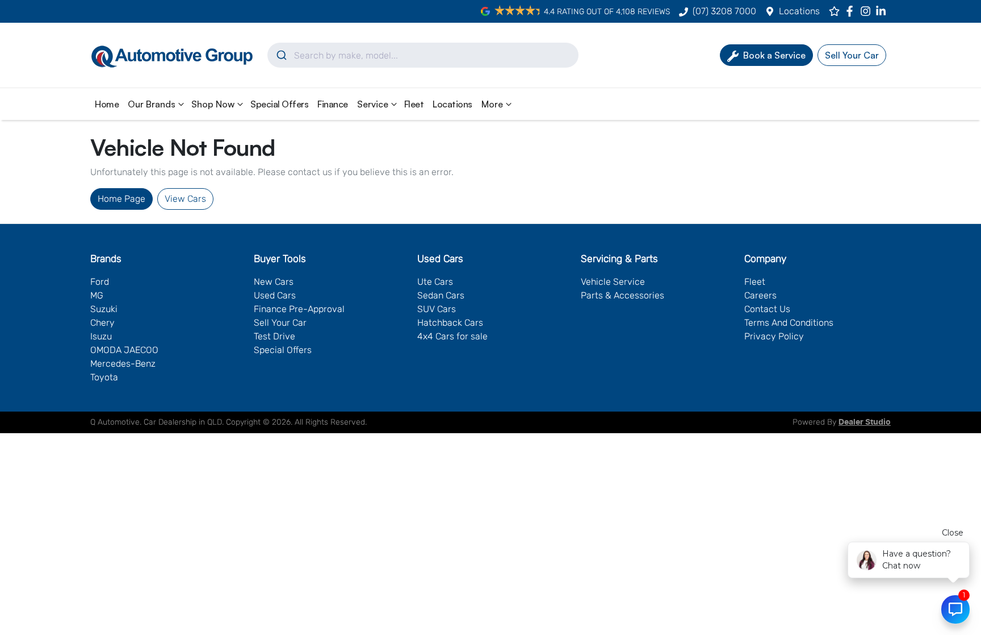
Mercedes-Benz (123, 363)
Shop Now (212, 104)
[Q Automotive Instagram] (867, 11)
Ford (99, 281)
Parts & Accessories (622, 295)
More (492, 104)
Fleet (414, 104)
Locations (799, 11)
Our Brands (151, 104)
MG (96, 295)
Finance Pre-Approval (299, 309)
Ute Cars (435, 281)
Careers (760, 295)
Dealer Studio (865, 422)
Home (107, 104)
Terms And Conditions (788, 322)
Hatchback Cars (450, 322)
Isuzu (101, 336)
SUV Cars (436, 309)
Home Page (121, 198)
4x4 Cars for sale (452, 336)
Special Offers (279, 104)
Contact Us (767, 309)
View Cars (185, 198)
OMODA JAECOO (124, 350)
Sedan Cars (440, 295)
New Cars (274, 281)
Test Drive (274, 336)
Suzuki (104, 309)
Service (372, 104)
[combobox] (422, 55)
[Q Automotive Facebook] (852, 11)
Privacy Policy (774, 336)
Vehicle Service (613, 281)
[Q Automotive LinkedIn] (883, 11)
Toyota (104, 377)
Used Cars (275, 295)
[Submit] (280, 55)
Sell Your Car (280, 322)
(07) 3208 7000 (724, 11)
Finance (332, 104)
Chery (102, 322)
